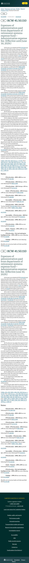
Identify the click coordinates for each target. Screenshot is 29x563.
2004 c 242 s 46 (7, 165)
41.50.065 (6, 241)
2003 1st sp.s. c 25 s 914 (18, 165)
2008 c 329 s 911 (14, 164)
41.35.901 (3, 221)
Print (4, 13)
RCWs (18, 9)
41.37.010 (20, 68)
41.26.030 (3, 68)
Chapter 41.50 (4, 10)
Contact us (14, 547)
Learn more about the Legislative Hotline (14, 509)
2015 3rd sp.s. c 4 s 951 (16, 161)
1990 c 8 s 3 (21, 169)
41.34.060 (3, 150)
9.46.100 (11, 179)
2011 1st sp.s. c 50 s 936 (7, 162)
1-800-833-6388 (20, 506)
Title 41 (22, 9)
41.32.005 (6, 236)
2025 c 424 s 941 (5, 161)
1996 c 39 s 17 (4, 169)
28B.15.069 (15, 183)
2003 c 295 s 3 (4, 167)
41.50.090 (3, 16)
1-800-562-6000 (14, 504)
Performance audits (14, 518)
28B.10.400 (22, 67)
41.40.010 (3, 70)
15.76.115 (14, 188)
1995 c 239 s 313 (13, 169)
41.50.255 (23, 47)
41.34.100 (6, 245)
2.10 (19, 55)
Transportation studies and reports (14, 524)
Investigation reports (14, 530)
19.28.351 (22, 217)
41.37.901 (3, 212)
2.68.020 (11, 197)
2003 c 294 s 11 (13, 167)
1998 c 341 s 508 (21, 167)
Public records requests (14, 541)
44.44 (2, 59)
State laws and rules (10, 9)
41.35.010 (15, 68)
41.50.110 (13, 206)
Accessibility (14, 535)
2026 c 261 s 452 (5, 392)
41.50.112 (18, 16)
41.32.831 (11, 230)
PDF (4, 20)
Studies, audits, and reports (14, 515)
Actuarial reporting (15, 521)
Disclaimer (17, 560)
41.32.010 (9, 68)
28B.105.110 (20, 201)
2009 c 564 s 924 (5, 164)
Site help (14, 544)
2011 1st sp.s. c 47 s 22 (19, 162)
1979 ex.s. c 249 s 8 (6, 402)
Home (2, 9)
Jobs (14, 538)
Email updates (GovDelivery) (14, 550)
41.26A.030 (10, 298)
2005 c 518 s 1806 (16, 208)
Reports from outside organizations (14, 527)
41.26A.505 (12, 410)
